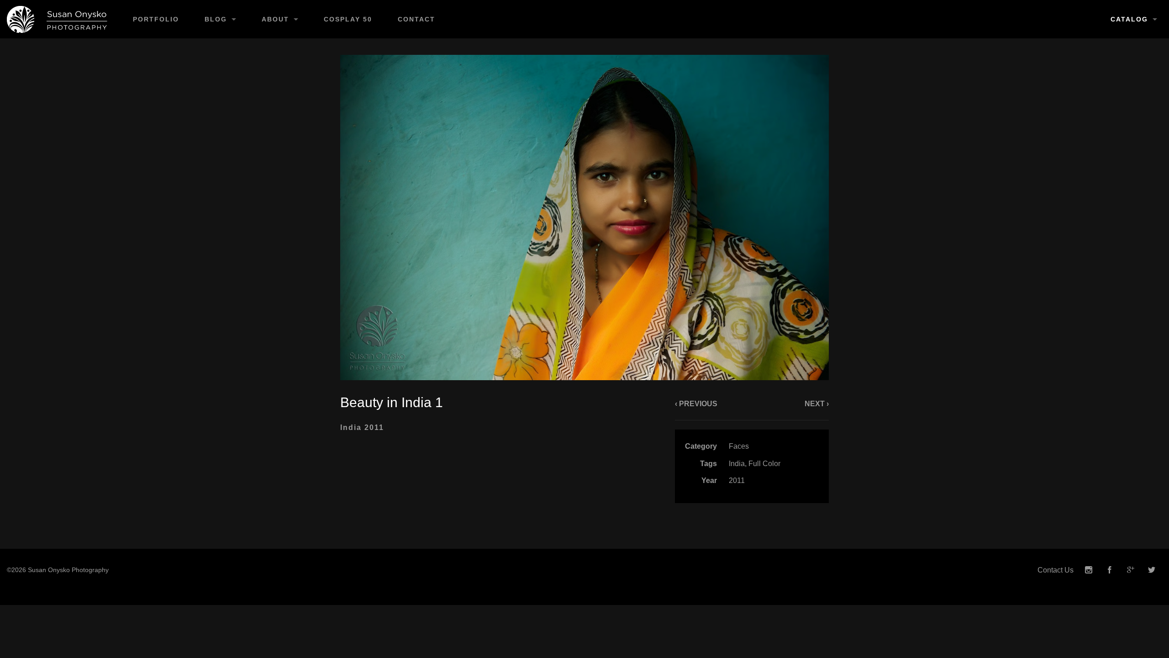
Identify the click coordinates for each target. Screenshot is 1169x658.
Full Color (764, 463)
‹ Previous (696, 404)
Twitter (1151, 570)
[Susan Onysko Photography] (60, 19)
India (737, 463)
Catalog (1129, 19)
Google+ (1130, 570)
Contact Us (1055, 570)
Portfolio (156, 19)
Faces (739, 446)
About (275, 19)
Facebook (1109, 570)
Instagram (1088, 570)
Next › (817, 404)
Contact (416, 19)
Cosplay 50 (348, 19)
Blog (216, 19)
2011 (737, 480)
